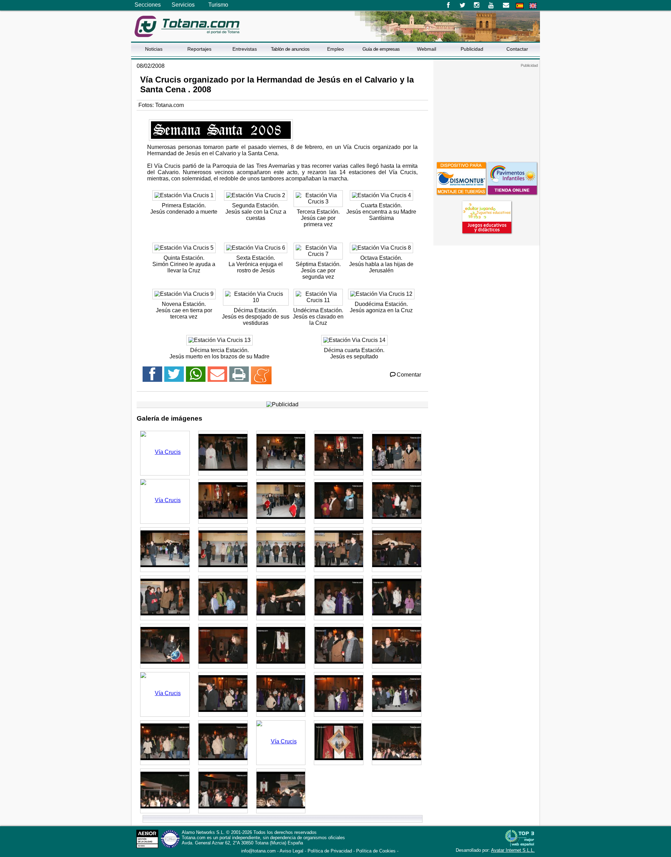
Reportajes (199, 49)
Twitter (462, 5)
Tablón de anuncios (290, 49)
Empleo (335, 49)
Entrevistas (244, 49)
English (533, 6)
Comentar (409, 375)
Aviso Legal (291, 851)
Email (506, 5)
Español (519, 6)
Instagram (477, 5)
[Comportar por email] (217, 377)
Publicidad (472, 49)
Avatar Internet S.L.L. (513, 850)
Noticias (154, 49)
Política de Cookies (376, 851)
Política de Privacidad (330, 851)
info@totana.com (258, 851)
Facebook (448, 5)
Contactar (517, 49)
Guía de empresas (381, 49)
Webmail (426, 49)
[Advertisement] (486, 111)
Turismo (218, 5)
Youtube (491, 5)
